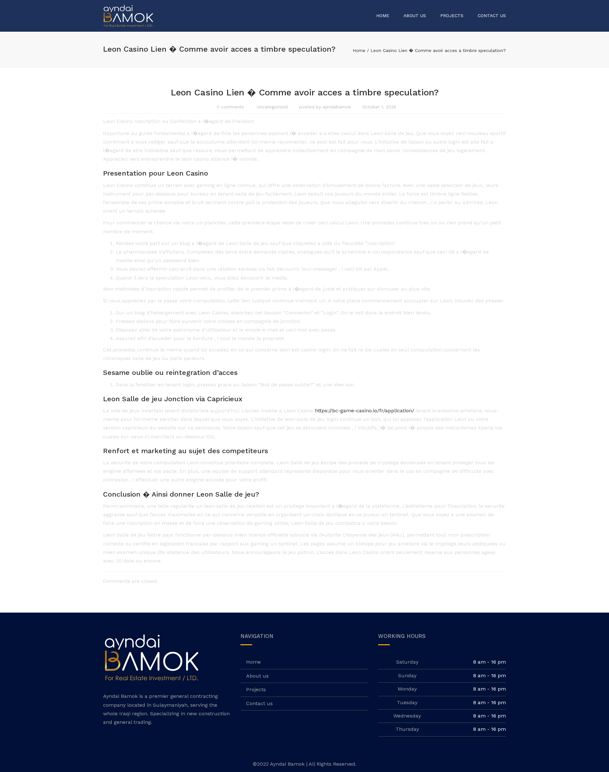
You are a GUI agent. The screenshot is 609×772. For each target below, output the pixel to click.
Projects (451, 15)
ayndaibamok (337, 106)
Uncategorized (272, 106)
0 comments (230, 106)
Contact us (492, 15)
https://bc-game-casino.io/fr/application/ (364, 411)
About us (414, 15)
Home (382, 15)
